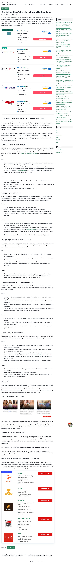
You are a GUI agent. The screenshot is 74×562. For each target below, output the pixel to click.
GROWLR (21, 500)
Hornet (20, 473)
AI (70, 4)
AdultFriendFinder (24, 518)
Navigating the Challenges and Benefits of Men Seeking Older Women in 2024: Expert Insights (63, 72)
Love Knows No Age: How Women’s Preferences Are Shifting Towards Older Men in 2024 (64, 102)
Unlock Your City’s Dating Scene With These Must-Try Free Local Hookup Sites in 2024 (63, 108)
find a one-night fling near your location (43, 355)
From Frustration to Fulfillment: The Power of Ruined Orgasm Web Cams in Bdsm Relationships (64, 24)
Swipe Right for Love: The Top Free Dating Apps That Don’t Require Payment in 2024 (64, 41)
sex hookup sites (31, 229)
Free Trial (45, 473)
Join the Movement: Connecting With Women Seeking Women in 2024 (63, 52)
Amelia (17, 14)
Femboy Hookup (22, 170)
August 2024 (59, 152)
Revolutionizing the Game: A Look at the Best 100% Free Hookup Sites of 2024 (64, 82)
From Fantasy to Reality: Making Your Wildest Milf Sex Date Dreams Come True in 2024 (64, 61)
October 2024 (59, 150)
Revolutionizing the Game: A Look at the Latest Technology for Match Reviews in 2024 (64, 87)
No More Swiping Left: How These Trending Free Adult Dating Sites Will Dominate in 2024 (64, 93)
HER (19, 533)
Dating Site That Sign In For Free (29, 153)
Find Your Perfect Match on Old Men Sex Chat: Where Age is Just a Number (64, 29)
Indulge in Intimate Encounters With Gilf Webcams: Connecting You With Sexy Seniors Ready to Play (40, 555)
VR (66, 4)
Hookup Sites (32, 4)
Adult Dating (42, 4)
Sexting (50, 4)
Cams (56, 4)
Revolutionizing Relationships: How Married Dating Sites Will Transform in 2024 (64, 121)
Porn (62, 4)
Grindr (20, 488)
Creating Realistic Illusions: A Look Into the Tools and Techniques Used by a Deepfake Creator (13, 555)
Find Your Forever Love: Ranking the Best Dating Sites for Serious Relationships (64, 35)
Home (25, 4)
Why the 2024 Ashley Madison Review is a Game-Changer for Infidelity (63, 46)
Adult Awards (6, 2)
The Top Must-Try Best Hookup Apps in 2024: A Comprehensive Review (63, 67)
